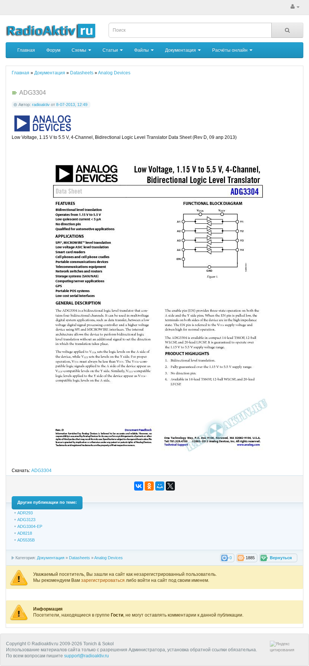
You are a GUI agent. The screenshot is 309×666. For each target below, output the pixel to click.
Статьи (110, 50)
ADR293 (25, 513)
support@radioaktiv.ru (86, 655)
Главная (26, 50)
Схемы (79, 50)
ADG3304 (41, 470)
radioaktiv (41, 104)
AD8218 (24, 533)
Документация (181, 50)
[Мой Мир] (159, 486)
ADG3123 (26, 519)
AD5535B (26, 540)
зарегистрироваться (103, 580)
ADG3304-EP (29, 526)
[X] (170, 486)
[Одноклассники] (149, 486)
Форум (53, 50)
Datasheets (79, 557)
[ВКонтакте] (138, 486)
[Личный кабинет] (295, 6)
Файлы (142, 50)
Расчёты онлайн (230, 50)
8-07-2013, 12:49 (71, 104)
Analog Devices (108, 557)
